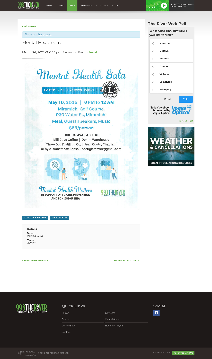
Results (168, 99)
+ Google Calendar (35, 218)
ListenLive (154, 5)
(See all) (93, 52)
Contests (60, 5)
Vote (185, 99)
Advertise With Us (183, 353)
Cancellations (86, 5)
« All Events (29, 26)
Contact (116, 5)
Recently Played (114, 325)
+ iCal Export (60, 218)
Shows (49, 5)
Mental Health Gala (35, 260)
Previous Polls (185, 121)
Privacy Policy (161, 353)
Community (102, 5)
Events (72, 5)
